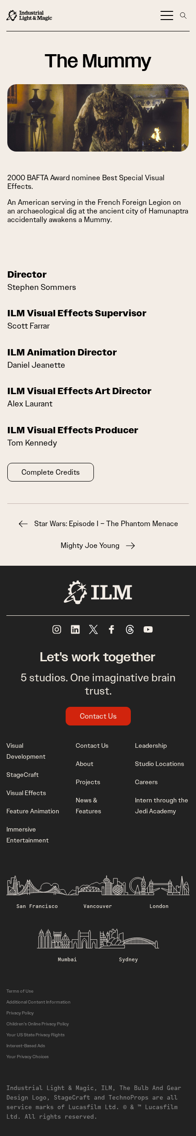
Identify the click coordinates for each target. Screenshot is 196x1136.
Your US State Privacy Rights (35, 1035)
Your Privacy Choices (27, 1057)
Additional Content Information (38, 1002)
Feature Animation (32, 811)
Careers (146, 782)
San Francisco (37, 906)
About (84, 764)
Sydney (128, 959)
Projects (88, 782)
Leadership (151, 745)
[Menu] (167, 15)
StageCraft (22, 775)
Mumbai (67, 959)
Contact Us (98, 716)
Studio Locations (159, 764)
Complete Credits (50, 472)
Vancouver (97, 906)
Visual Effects (26, 793)
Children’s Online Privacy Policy (37, 1024)
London (159, 906)
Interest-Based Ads (25, 1046)
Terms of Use (19, 991)
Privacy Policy (20, 1013)
